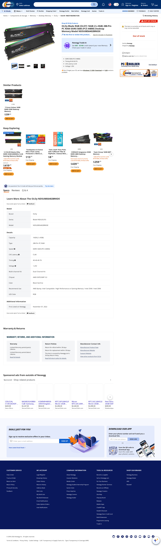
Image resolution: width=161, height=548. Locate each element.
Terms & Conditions (13, 540)
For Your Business (102, 481)
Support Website (85, 353)
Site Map (99, 494)
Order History (41, 481)
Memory (33, 16)
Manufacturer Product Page (89, 347)
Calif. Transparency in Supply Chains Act (52, 540)
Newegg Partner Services (104, 485)
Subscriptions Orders (43, 504)
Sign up (64, 441)
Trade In (99, 524)
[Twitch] (144, 536)
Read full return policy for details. (55, 358)
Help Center (10, 475)
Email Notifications (42, 501)
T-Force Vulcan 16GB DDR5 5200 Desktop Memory (12, 109)
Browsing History (42, 478)
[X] (122, 536)
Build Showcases (102, 517)
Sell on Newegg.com (103, 478)
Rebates (99, 501)
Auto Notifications (42, 507)
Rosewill (129, 485)
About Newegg (71, 475)
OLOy (56, 16)
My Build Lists (41, 494)
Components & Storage (18, 16)
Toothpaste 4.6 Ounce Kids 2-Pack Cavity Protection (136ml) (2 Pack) (34, 152)
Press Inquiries (71, 491)
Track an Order (11, 478)
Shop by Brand (101, 498)
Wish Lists (40, 491)
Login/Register (41, 475)
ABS (128, 481)
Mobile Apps (100, 504)
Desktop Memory (45, 16)
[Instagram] (127, 536)
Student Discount (102, 511)
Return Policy (10, 485)
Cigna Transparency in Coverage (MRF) (77, 540)
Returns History (41, 485)
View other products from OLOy (90, 356)
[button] (23, 4)
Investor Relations (72, 478)
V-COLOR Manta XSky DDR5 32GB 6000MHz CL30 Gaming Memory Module (13, 154)
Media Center (71, 481)
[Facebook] (118, 536)
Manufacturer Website (87, 350)
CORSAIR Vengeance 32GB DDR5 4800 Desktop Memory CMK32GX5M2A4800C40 (81, 154)
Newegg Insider (71, 498)
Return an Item (11, 481)
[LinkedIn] (131, 536)
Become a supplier (102, 475)
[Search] (94, 4)
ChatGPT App (101, 507)
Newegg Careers (72, 494)
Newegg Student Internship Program (78, 485)
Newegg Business (132, 475)
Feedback (31, 204)
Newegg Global (131, 478)
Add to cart (9, 119)
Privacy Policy (24, 540)
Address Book (41, 488)
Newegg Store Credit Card (105, 514)
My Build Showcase (42, 498)
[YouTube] (140, 536)
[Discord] (148, 536)
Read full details (15, 357)
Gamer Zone (70, 488)
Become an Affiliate (103, 488)
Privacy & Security (12, 488)
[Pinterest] (135, 536)
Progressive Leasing (103, 521)
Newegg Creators (102, 491)
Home (5, 16)
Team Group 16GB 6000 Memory (102, 153)
